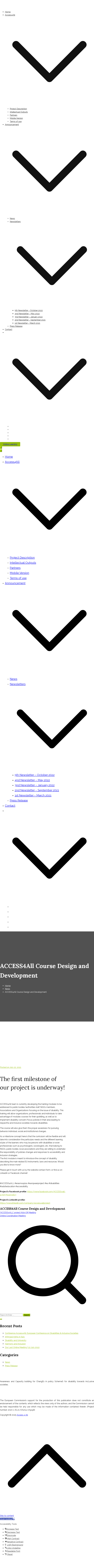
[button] (49, 106)
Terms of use (16, 121)
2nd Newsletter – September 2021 (30, 320)
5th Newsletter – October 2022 (29, 310)
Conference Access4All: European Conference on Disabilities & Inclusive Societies (41, 1333)
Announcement (15, 583)
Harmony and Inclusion (15, 1344)
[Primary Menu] (1, 447)
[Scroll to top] (47, 1512)
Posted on (10, 1067)
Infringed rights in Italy (15, 1337)
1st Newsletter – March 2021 (27, 323)
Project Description (18, 109)
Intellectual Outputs (19, 112)
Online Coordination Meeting (13, 1216)
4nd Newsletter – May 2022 (27, 313)
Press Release (16, 326)
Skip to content (7, 1515)
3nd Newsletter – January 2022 (29, 317)
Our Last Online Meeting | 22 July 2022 (22, 1347)
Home (8, 12)
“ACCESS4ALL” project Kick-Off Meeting (18, 1212)
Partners (13, 115)
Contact (8, 329)
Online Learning (10, 444)
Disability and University (15, 1340)
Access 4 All (22, 1415)
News (12, 218)
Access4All (12, 461)
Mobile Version (16, 118)
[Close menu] (1, 450)
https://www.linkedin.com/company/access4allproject (25, 1203)
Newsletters (18, 684)
